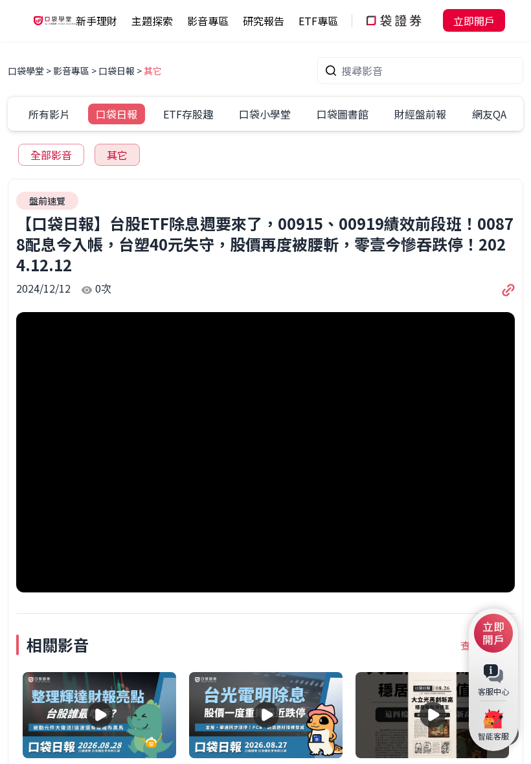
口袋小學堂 (265, 114)
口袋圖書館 (342, 114)
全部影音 (51, 155)
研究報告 (263, 20)
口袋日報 (116, 70)
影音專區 (71, 70)
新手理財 (96, 20)
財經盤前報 (420, 114)
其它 (153, 70)
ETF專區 (318, 20)
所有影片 (49, 114)
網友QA (489, 114)
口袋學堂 (27, 70)
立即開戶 (474, 20)
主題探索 (152, 20)
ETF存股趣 (188, 114)
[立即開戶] (493, 633)
